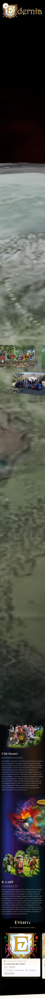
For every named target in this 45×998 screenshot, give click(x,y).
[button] (26, 815)
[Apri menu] (6, 6)
